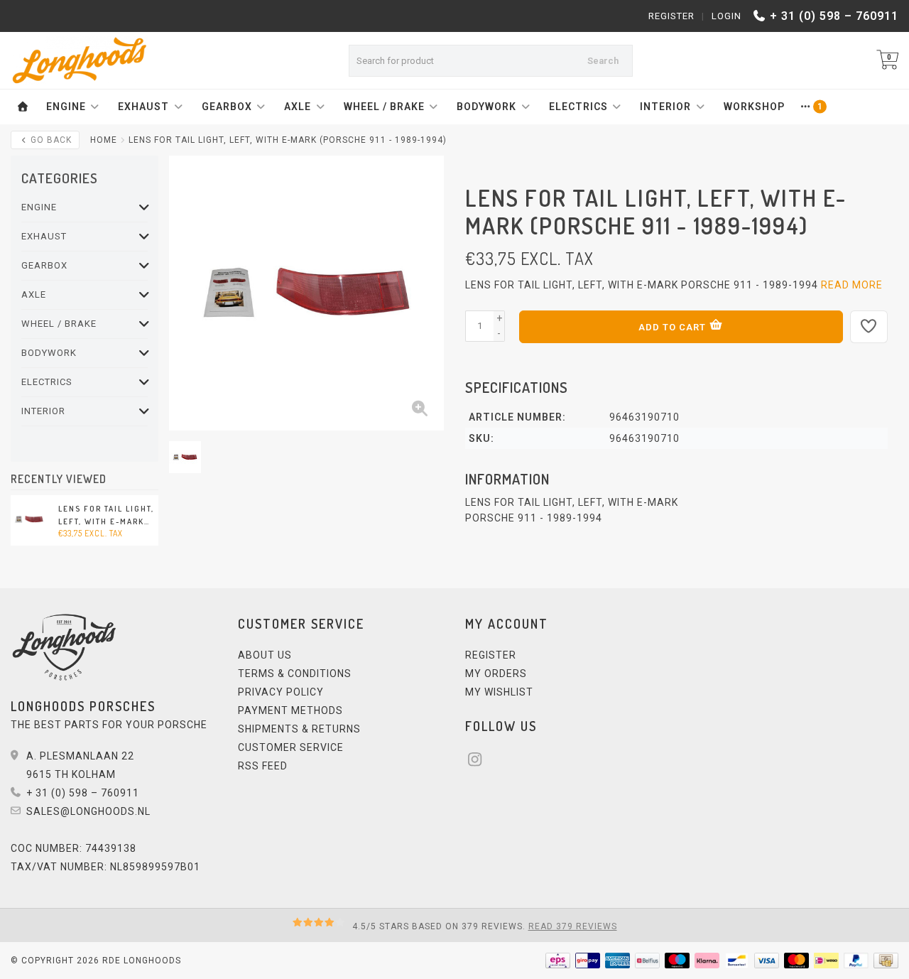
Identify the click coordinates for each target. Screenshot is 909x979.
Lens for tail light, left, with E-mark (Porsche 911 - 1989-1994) (107, 516)
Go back (50, 140)
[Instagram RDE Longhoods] (479, 761)
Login (726, 16)
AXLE (297, 106)
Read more (852, 285)
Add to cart (673, 327)
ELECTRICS (578, 106)
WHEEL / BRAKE (384, 106)
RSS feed (263, 766)
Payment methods (290, 710)
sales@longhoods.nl (88, 811)
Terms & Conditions (295, 673)
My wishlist (499, 692)
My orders (496, 673)
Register (671, 16)
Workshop (754, 106)
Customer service (291, 747)
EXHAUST (143, 106)
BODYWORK (486, 106)
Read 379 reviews (572, 926)
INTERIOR (665, 106)
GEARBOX (227, 106)
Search (603, 60)
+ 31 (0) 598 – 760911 (834, 16)
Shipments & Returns (299, 729)
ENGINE (66, 106)
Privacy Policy (281, 692)
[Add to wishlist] (869, 326)
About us (265, 655)
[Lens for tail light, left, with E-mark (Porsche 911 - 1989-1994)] (29, 519)
